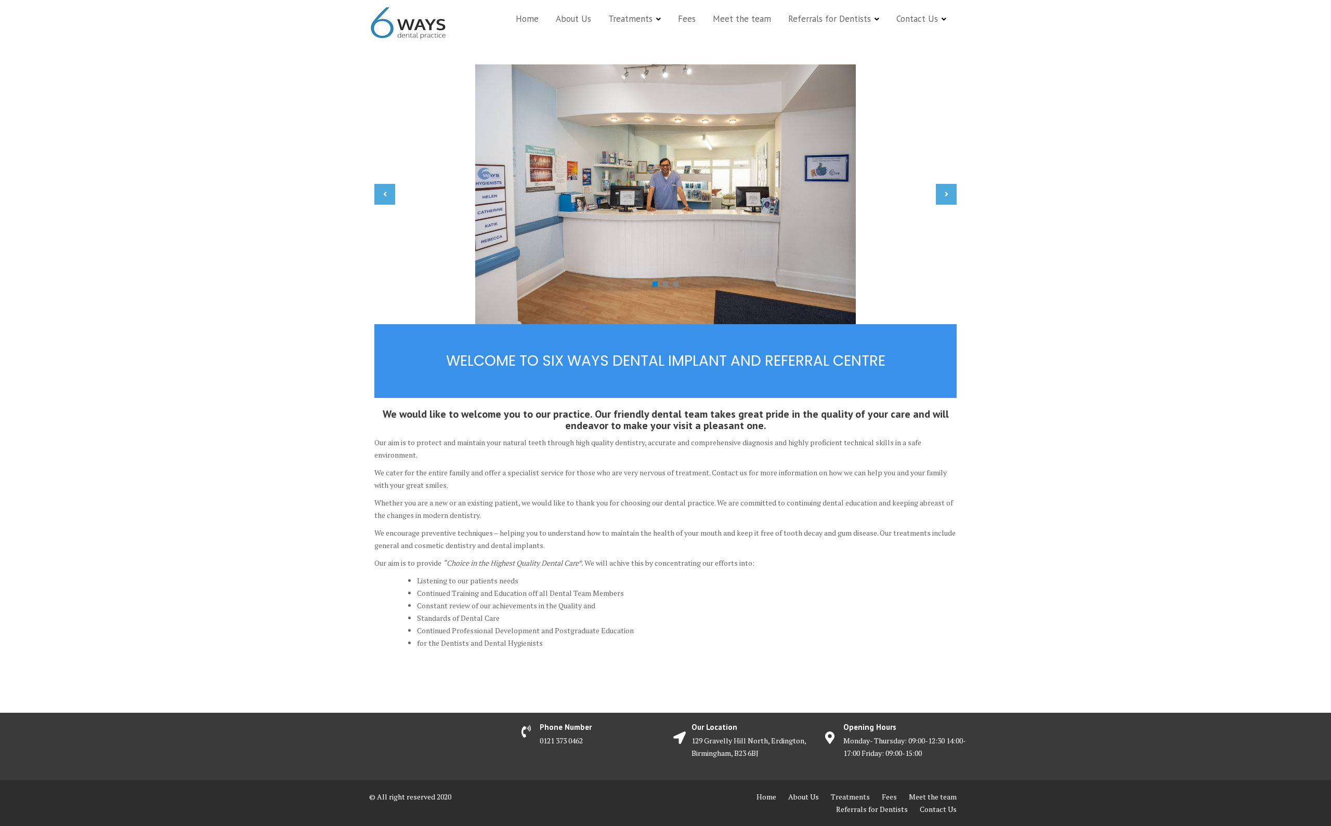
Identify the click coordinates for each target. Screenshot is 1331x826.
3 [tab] (675, 284)
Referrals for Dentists (829, 18)
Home (527, 18)
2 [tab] (665, 284)
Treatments (630, 18)
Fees (687, 18)
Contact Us (917, 18)
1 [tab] (655, 284)
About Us (573, 18)
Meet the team (742, 18)
